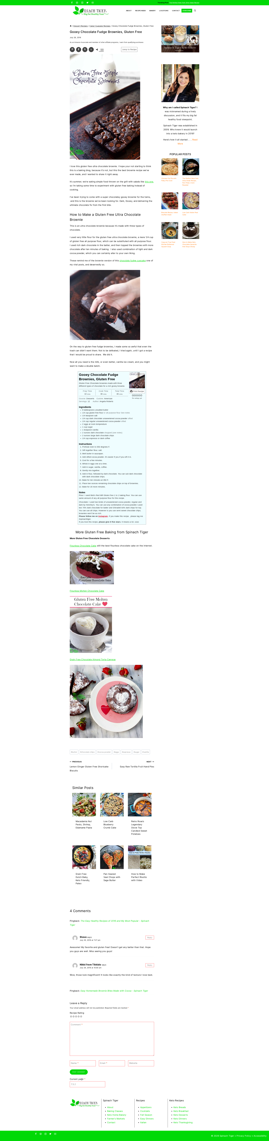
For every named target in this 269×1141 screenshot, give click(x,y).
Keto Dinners (180, 1118)
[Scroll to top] (264, 1132)
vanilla (145, 752)
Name (74, 1063)
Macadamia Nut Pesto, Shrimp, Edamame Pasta (84, 824)
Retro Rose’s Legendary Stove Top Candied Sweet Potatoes (139, 827)
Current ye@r (77, 1079)
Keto (176, 1107)
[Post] (84, 49)
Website (133, 1063)
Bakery (152, 11)
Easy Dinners (147, 1118)
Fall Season (146, 1115)
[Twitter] (87, 3)
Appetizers (145, 1107)
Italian (143, 1122)
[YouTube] (93, 3)
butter (74, 752)
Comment (77, 1024)
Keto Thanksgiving (183, 1122)
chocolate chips (87, 752)
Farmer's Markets (116, 1118)
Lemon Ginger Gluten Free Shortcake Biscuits (89, 766)
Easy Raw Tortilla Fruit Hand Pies (137, 764)
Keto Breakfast (181, 1111)
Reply (149, 938)
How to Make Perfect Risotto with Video (139, 877)
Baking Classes (115, 1111)
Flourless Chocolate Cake (83, 545)
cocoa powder (104, 752)
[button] (133, 395)
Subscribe (187, 11)
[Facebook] (72, 3)
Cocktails (145, 1111)
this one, (149, 181)
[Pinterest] (77, 3)
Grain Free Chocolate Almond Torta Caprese (93, 659)
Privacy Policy (244, 1136)
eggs (116, 752)
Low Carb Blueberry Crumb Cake (110, 824)
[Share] (78, 49)
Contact (176, 11)
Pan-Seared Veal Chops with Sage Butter (112, 877)
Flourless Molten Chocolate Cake (87, 591)
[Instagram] (82, 3)
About (129, 11)
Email (103, 1063)
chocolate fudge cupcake (133, 260)
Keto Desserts (180, 1115)
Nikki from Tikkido (90, 964)
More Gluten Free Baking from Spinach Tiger (112, 532)
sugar (136, 752)
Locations (163, 11)
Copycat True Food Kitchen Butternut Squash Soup (168, 244)
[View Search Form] (195, 10)
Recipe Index (140, 11)
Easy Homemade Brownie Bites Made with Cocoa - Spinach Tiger (114, 991)
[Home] (71, 26)
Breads (182, 1107)
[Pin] (72, 49)
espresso (126, 752)
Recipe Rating (77, 1013)
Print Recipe (138, 391)
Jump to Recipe (129, 49)
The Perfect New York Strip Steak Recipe (184, 2)
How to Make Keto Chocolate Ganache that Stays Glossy (189, 244)
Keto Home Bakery (116, 1115)
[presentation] (84, 805)
